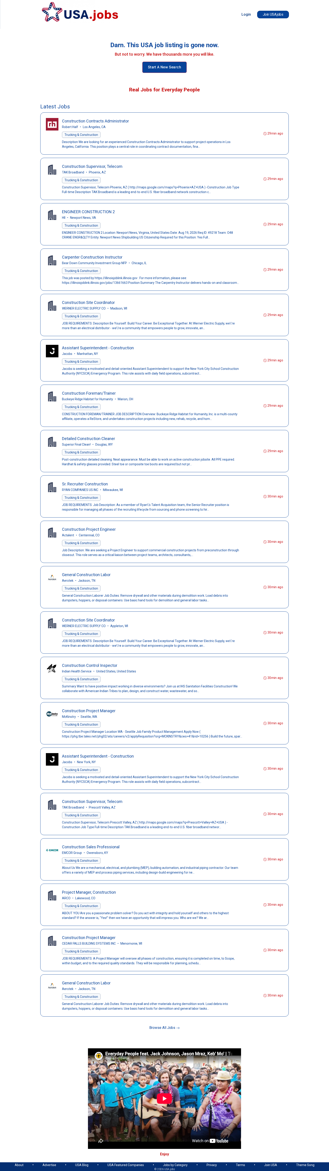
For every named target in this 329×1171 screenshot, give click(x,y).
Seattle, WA (89, 716)
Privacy (212, 1165)
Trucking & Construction (81, 135)
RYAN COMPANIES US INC (80, 490)
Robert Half (70, 127)
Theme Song (305, 1165)
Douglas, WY (104, 444)
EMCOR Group (72, 853)
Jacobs (67, 354)
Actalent (68, 535)
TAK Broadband (73, 172)
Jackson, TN (86, 580)
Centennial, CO (89, 535)
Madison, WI (118, 308)
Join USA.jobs (273, 14)
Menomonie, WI (131, 943)
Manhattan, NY (87, 354)
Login (246, 14)
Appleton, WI (119, 626)
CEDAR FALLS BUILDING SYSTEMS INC (89, 943)
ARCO (66, 898)
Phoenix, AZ (97, 172)
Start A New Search (164, 67)
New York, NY (86, 762)
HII (63, 217)
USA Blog (81, 1165)
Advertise (49, 1165)
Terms (240, 1165)
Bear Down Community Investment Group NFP (94, 263)
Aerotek (67, 580)
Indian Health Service (77, 671)
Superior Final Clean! (76, 444)
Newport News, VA (83, 217)
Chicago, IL (139, 263)
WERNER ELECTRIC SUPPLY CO (84, 308)
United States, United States (116, 671)
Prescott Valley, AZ (102, 807)
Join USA (270, 1165)
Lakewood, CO (85, 898)
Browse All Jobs (162, 1028)
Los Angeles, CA (94, 127)
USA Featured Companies (125, 1165)
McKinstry (69, 716)
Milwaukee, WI (113, 490)
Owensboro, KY (97, 853)
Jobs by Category (175, 1165)
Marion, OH (125, 399)
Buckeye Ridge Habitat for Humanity (87, 399)
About (19, 1165)
